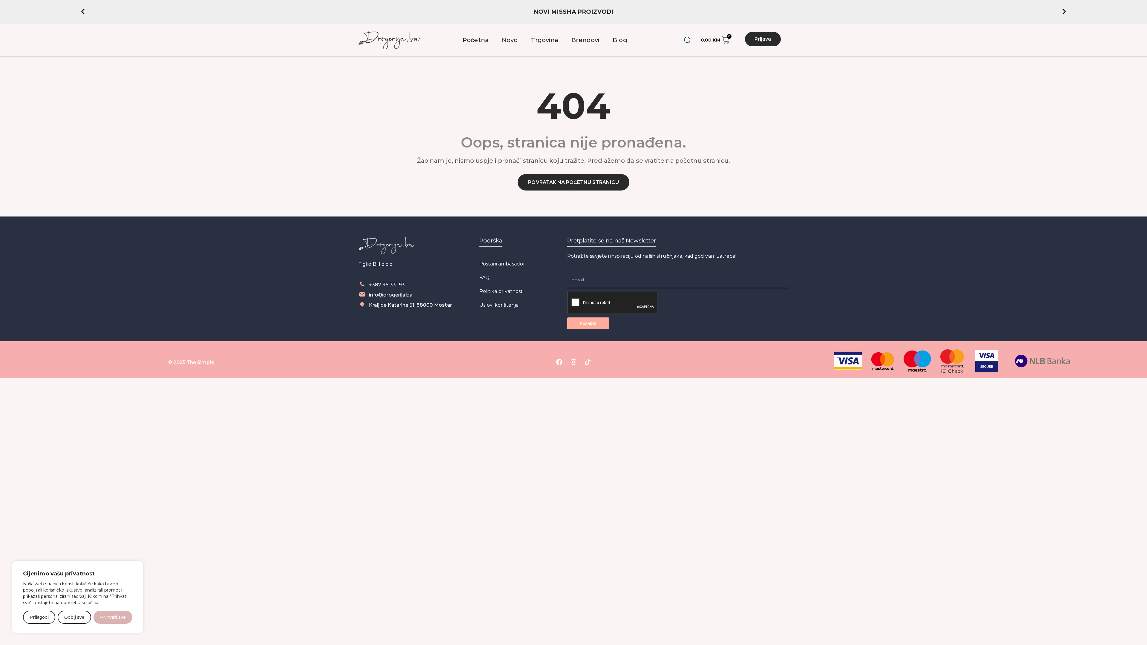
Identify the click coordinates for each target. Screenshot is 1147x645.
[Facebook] (559, 362)
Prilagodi (39, 617)
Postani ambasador (502, 264)
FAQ (484, 277)
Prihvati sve (113, 617)
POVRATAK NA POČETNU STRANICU (573, 182)
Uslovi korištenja (499, 305)
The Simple (200, 362)
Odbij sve (74, 617)
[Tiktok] (587, 362)
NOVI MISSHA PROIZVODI (573, 11)
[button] (83, 11)
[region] (77, 597)
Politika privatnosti (501, 291)
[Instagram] (573, 362)
